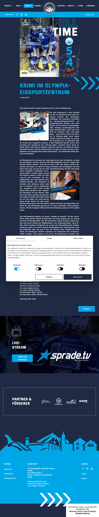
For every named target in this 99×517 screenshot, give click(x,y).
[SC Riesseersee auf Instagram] (21, 14)
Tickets (7, 6)
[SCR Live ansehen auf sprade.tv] (63, 356)
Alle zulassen (77, 277)
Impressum (8, 474)
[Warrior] (58, 401)
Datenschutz (10, 478)
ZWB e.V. (71, 6)
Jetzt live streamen (22, 358)
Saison (37, 6)
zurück (86, 309)
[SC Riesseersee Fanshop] (9, 14)
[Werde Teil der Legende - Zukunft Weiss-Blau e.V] (46, 401)
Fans (81, 6)
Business (91, 6)
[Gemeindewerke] (71, 401)
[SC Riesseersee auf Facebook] (17, 14)
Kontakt (8, 469)
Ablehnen (49, 277)
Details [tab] (49, 238)
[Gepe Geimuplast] (83, 401)
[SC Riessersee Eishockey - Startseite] (49, 6)
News (27, 6)
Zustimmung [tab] (20, 238)
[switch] (38, 268)
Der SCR (62, 6)
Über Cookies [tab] (78, 238)
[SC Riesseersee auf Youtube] (26, 14)
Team (18, 6)
